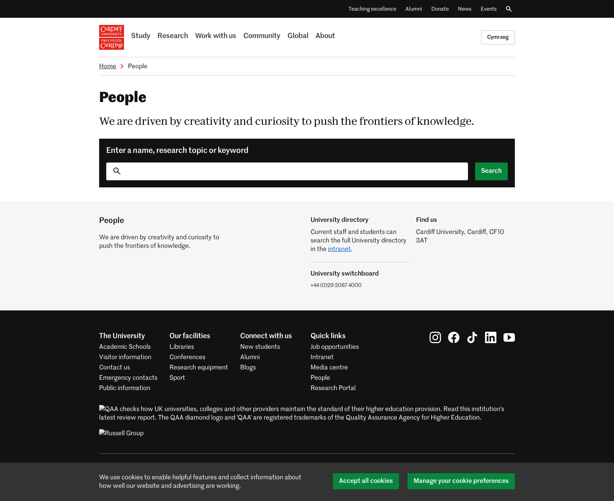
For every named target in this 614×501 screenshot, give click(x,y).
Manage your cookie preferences (461, 481)
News (465, 9)
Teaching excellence (372, 9)
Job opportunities (335, 347)
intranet (339, 249)
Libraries (181, 347)
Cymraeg (498, 37)
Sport (177, 378)
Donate (440, 9)
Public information (124, 388)
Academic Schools (125, 347)
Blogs (248, 367)
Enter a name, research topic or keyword (177, 151)
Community (261, 36)
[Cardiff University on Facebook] (453, 337)
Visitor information (125, 357)
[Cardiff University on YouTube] (509, 337)
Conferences (187, 357)
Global (297, 36)
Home (107, 66)
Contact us (114, 367)
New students (260, 347)
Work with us (215, 36)
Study (140, 36)
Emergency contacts (128, 378)
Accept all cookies (366, 481)
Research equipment (198, 367)
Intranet (322, 357)
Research (172, 36)
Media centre (329, 367)
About (325, 36)
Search (491, 171)
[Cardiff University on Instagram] (435, 337)
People (320, 378)
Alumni (413, 9)
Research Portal (333, 388)
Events (489, 9)
